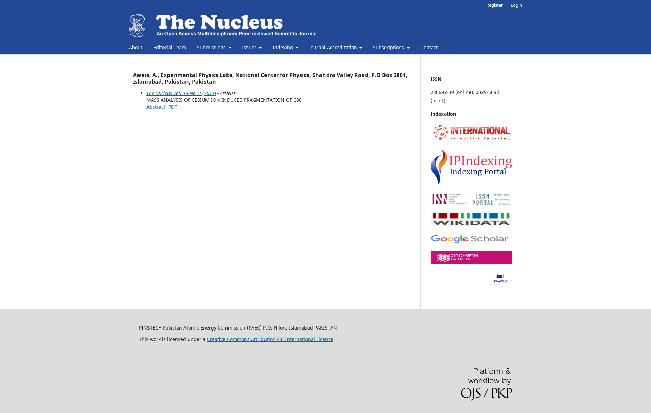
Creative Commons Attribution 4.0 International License (270, 339)
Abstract (155, 107)
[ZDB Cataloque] (471, 262)
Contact (429, 47)
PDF (172, 107)
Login (516, 5)
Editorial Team (169, 47)
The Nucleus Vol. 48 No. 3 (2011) (181, 93)
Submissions (212, 47)
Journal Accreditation (333, 47)
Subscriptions (389, 47)
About (135, 47)
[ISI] (471, 140)
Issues (250, 47)
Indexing (283, 47)
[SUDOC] (471, 281)
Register (494, 5)
